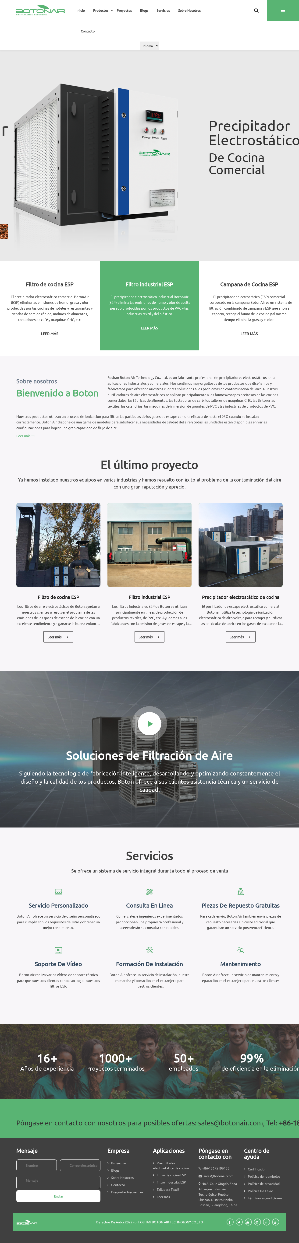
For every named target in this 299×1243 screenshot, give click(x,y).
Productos (100, 10)
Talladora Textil (168, 1189)
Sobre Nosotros (189, 10)
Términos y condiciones (265, 1198)
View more (58, 545)
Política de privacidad (264, 1183)
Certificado (256, 1169)
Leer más (224, 190)
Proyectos (124, 10)
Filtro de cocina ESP (58, 597)
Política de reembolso (264, 1176)
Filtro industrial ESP (149, 597)
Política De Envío (260, 1191)
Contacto (88, 31)
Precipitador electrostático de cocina (240, 597)
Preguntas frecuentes (127, 1192)
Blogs (144, 10)
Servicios (163, 10)
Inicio (81, 10)
